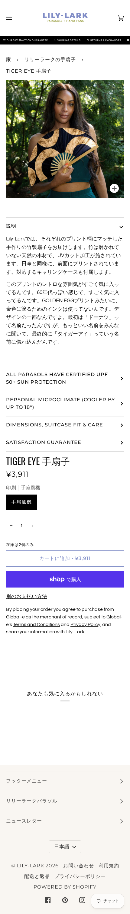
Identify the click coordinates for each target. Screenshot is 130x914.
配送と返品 (37, 876)
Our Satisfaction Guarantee (25, 40)
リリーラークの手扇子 (50, 59)
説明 (11, 226)
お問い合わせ (78, 866)
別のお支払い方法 (26, 596)
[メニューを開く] (15, 18)
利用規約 (109, 866)
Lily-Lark (30, 866)
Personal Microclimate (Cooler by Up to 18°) (60, 403)
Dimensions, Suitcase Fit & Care (54, 425)
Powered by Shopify (65, 887)
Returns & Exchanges (103, 40)
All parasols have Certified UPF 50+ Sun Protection (57, 378)
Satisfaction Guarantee (43, 442)
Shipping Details (67, 40)
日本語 (62, 846)
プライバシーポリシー (80, 876)
